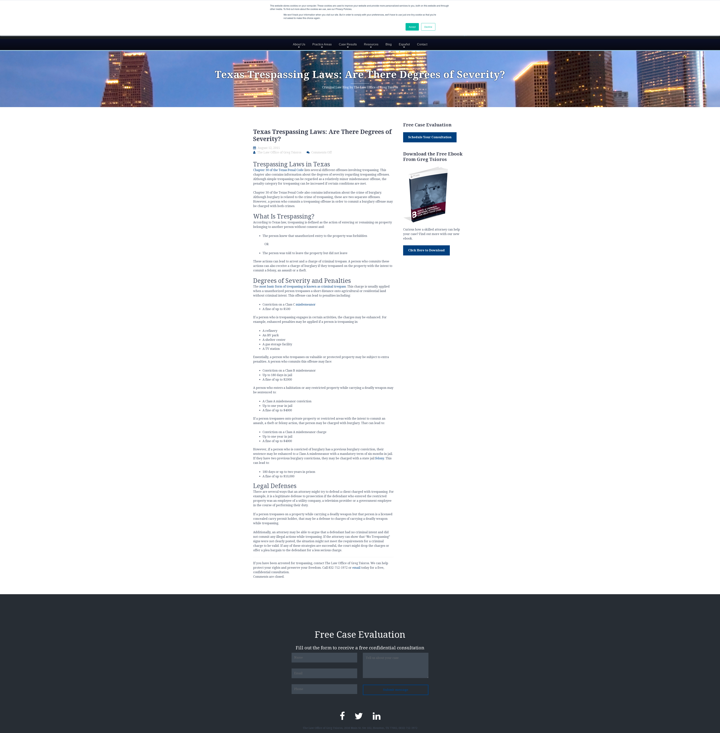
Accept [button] (412, 26)
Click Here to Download (426, 250)
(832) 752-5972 (408, 727)
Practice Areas (322, 44)
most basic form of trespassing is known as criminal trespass (302, 286)
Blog (389, 44)
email (356, 567)
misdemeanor (306, 304)
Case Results (348, 44)
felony (379, 458)
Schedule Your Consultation (430, 137)
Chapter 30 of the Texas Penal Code (278, 170)
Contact (422, 44)
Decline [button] (428, 26)
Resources (371, 44)
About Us (299, 44)
